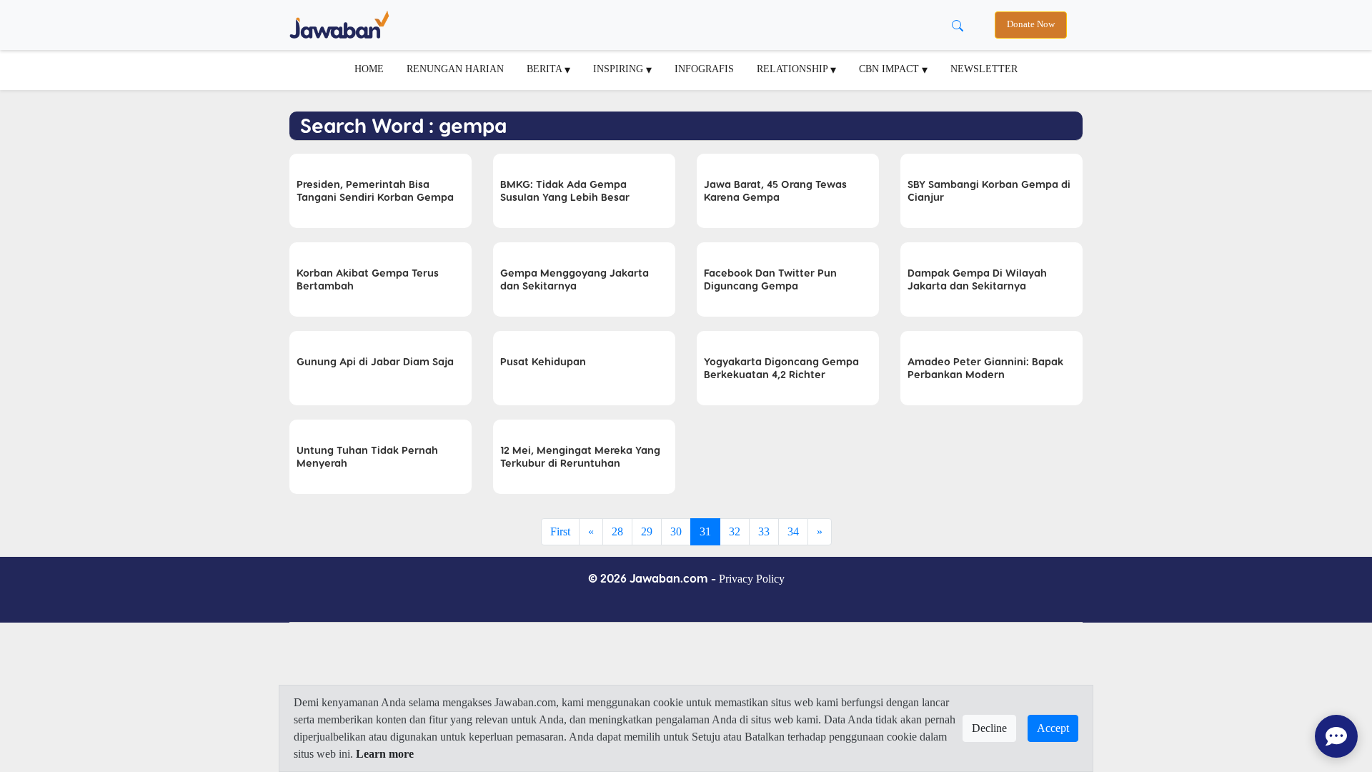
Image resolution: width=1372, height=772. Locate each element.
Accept (1053, 728)
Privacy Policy (752, 579)
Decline (989, 728)
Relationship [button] (793, 68)
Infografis (704, 68)
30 (676, 531)
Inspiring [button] (619, 68)
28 (617, 531)
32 (734, 531)
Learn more (385, 754)
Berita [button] (546, 68)
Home (369, 68)
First (560, 531)
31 (705, 531)
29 (646, 531)
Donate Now (1031, 24)
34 (793, 531)
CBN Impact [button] (890, 68)
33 (764, 531)
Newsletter (984, 68)
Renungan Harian (455, 68)
